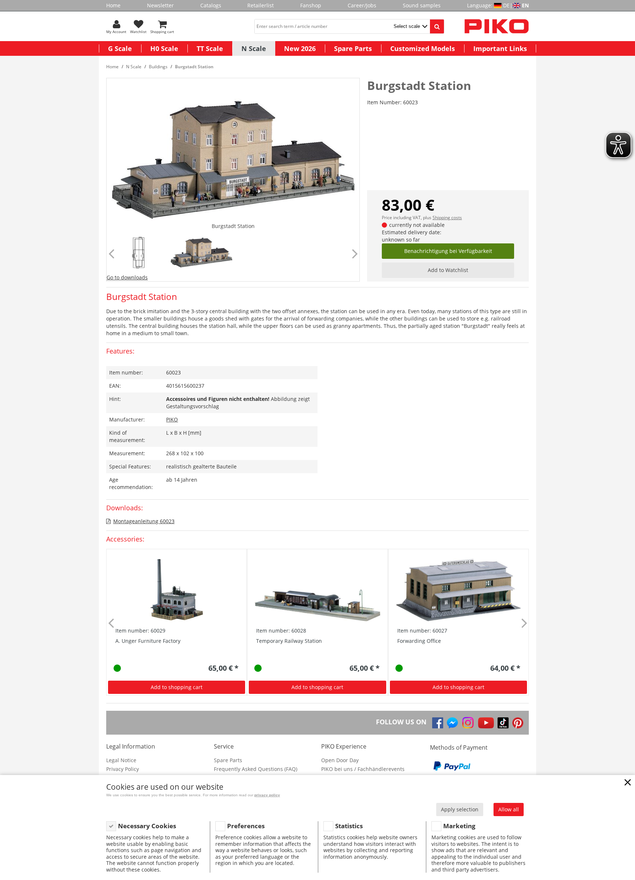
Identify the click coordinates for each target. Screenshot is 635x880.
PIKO (172, 419)
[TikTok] (503, 722)
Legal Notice (121, 760)
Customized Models (422, 48)
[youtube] (486, 722)
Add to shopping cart (176, 687)
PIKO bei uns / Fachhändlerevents (363, 768)
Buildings (158, 67)
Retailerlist (260, 5)
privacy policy (267, 795)
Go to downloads (127, 277)
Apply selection (459, 809)
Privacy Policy (122, 768)
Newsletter (160, 5)
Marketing (459, 826)
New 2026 (300, 48)
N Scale (253, 48)
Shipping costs (447, 217)
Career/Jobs (362, 5)
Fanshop (310, 5)
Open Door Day (340, 760)
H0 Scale (164, 48)
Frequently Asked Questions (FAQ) (255, 768)
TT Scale (210, 48)
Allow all (508, 809)
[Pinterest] (517, 722)
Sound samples (422, 5)
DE (506, 5)
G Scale (120, 48)
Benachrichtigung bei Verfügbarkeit (448, 250)
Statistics (349, 826)
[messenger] (452, 722)
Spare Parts (353, 48)
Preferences (246, 826)
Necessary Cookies (147, 826)
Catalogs (210, 5)
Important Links (500, 48)
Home (113, 5)
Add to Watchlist (448, 270)
